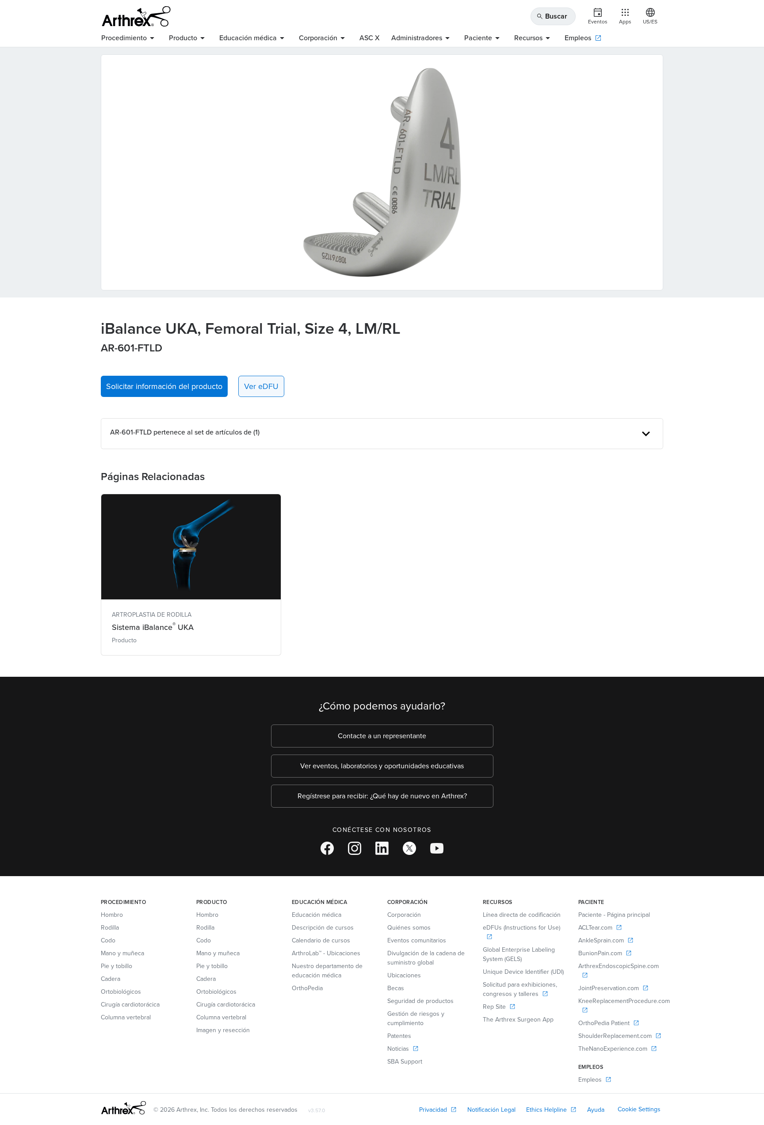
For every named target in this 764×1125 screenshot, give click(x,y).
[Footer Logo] (123, 1107)
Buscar (551, 16)
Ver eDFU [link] (261, 386)
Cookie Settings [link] (639, 1109)
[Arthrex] (136, 16)
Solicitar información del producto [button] (164, 386)
